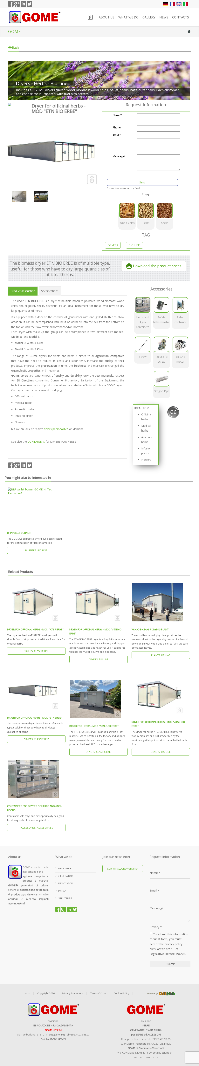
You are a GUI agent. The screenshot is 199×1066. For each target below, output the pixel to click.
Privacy (156, 927)
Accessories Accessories (36, 827)
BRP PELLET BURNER (19, 533)
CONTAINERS (37, 441)
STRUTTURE (65, 898)
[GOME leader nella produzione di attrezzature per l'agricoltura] (34, 17)
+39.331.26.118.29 (161, 1043)
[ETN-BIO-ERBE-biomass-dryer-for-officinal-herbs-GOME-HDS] (52, 151)
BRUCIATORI (65, 868)
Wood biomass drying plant (150, 629)
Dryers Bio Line (98, 659)
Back (15, 47)
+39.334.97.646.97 (79, 1034)
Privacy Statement (72, 993)
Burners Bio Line (36, 550)
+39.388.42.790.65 (161, 1039)
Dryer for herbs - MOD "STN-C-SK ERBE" (94, 726)
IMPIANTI (63, 890)
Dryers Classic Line (36, 651)
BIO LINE (134, 245)
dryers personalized (55, 429)
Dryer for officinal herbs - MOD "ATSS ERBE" (35, 629)
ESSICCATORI (65, 883)
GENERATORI (65, 876)
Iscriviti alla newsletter (122, 868)
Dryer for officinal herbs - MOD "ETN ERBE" (34, 717)
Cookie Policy (121, 993)
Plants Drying (160, 655)
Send (142, 182)
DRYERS (113, 245)
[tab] (23, 290)
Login (27, 993)
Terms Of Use (98, 993)
